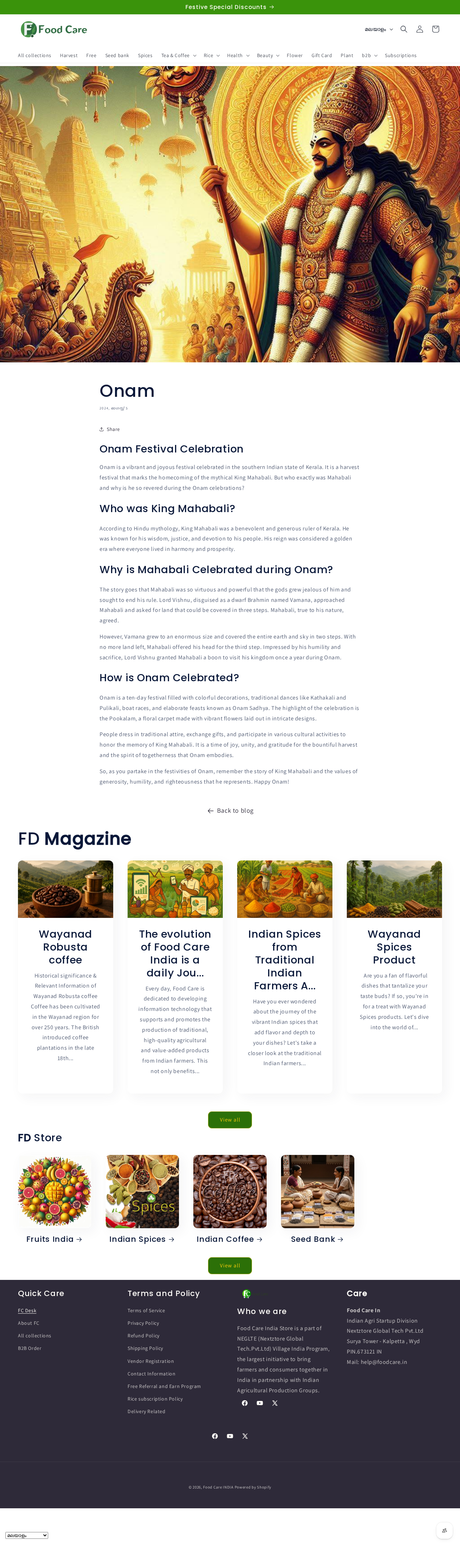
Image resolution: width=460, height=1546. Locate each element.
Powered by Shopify (253, 1487)
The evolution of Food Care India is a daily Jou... (175, 953)
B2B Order (29, 1348)
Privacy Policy (143, 1323)
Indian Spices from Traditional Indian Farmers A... (284, 959)
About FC (29, 1323)
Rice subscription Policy (155, 1399)
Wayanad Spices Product (394, 946)
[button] (178, 55)
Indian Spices (137, 1239)
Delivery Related (147, 1411)
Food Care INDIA (218, 1487)
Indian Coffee (225, 1239)
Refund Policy (144, 1335)
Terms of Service (146, 1310)
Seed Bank (313, 1239)
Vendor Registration (151, 1360)
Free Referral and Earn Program (164, 1386)
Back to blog (235, 810)
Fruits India (50, 1239)
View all (230, 1119)
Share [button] (113, 429)
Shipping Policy (145, 1348)
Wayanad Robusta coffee (65, 946)
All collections (34, 1335)
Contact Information (151, 1373)
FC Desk (27, 1310)
